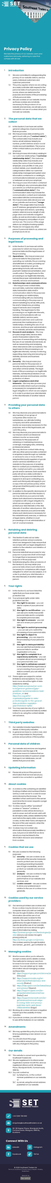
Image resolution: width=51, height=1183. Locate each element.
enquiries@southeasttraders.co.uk (27, 1123)
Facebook (16, 1154)
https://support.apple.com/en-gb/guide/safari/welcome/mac (30, 991)
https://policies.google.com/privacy (28, 940)
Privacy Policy (26, 1169)
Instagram (38, 1147)
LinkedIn (15, 1147)
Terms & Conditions (14, 1169)
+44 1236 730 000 (19, 1116)
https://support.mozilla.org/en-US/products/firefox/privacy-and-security (31, 980)
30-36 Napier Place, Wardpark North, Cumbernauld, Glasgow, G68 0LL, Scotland (28, 1130)
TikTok (36, 1154)
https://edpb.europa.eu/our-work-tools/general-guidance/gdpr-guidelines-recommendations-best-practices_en (28, 690)
